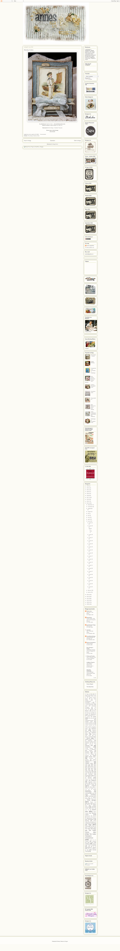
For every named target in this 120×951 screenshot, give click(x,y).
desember (90, 504)
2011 (88, 598)
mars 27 (91, 537)
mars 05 (91, 577)
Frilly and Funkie (91, 656)
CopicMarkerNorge (91, 636)
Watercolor (89, 848)
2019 (88, 493)
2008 (88, 604)
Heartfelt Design (89, 751)
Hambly (90, 750)
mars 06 (91, 574)
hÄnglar (92, 754)
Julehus (93, 760)
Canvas (88, 716)
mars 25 (91, 543)
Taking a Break (90, 643)
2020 (88, 491)
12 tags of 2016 (93, 696)
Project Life (93, 802)
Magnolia (93, 780)
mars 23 (91, 549)
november (90, 506)
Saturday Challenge (89, 670)
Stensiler (87, 820)
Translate (90, 79)
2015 (88, 501)
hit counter (87, 865)
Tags (89, 825)
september (90, 508)
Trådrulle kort (91, 839)
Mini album (90, 787)
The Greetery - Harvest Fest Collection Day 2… (90, 664)
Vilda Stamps (90, 842)
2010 (88, 600)
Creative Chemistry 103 (89, 725)
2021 (88, 489)
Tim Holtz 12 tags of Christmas (90, 827)
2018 (88, 495)
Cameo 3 (94, 715)
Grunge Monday (89, 748)
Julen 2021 (87, 772)
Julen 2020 (91, 771)
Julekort (87, 762)
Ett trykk (94, 743)
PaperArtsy (89, 617)
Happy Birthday (93, 362)
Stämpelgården (92, 821)
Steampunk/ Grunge (91, 818)
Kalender (90, 774)
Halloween (93, 749)
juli (88, 513)
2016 (88, 499)
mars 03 (91, 583)
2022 (88, 487)
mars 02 (91, 586)
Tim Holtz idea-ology (90, 828)
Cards (94, 716)
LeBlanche (87, 779)
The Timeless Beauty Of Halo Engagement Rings (91, 651)
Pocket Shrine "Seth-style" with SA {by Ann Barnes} (91, 620)
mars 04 (91, 580)
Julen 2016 (93, 768)
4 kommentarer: (43, 134)
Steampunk (94, 817)
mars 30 (91, 525)
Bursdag (89, 715)
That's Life (89, 611)
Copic (86, 719)
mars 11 (91, 565)
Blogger (66, 941)
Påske (88, 803)
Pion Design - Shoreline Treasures (55, 127)
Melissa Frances (90, 785)
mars (89, 521)
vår (93, 846)
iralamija (89, 630)
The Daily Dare (90, 686)
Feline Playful (90, 684)
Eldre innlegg (77, 140)
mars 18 (91, 553)
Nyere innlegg (27, 140)
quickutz (94, 803)
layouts (90, 777)
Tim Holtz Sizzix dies (90, 831)
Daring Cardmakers (91, 642)
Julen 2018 (87, 770)
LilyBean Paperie (91, 662)
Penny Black (87, 797)
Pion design (30, 135)
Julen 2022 (93, 772)
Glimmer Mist (89, 745)
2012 (88, 596)
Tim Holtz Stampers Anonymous (90, 836)
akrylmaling (90, 704)
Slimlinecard (87, 815)
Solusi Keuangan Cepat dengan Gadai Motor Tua (91, 673)
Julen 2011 (87, 764)
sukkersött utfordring (90, 823)
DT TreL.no (93, 739)
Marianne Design (90, 784)
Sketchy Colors (28, 50)
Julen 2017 (90, 769)
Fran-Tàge (91, 744)
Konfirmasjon (88, 775)
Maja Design (93, 783)
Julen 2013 (93, 765)
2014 (88, 503)
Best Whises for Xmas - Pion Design (93, 407)
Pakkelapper (88, 791)
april (89, 519)
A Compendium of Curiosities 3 (90, 703)
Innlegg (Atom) (55, 144)
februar (89, 590)
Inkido (94, 755)
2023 (88, 485)
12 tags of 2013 (90, 694)
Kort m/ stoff (93, 776)
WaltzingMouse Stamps (90, 847)
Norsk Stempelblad (90, 790)
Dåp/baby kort (88, 741)
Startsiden (52, 140)
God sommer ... (90, 626)
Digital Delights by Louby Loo (56, 125)
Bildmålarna (94, 710)
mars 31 (91, 522)
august (89, 511)
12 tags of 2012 (88, 694)
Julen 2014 (89, 767)
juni (89, 515)
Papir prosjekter (90, 794)
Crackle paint (88, 721)
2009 (88, 602)
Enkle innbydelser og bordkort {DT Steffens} (93, 414)
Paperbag (87, 793)
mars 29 (91, 534)
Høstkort (87, 755)
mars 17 (91, 556)
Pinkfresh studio (93, 798)
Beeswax (92, 709)
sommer (94, 815)
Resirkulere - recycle (93, 355)
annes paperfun (90, 245)
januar (89, 592)
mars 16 (91, 559)
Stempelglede (91, 819)
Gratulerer (87, 747)
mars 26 (91, 540)
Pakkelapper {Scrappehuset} (93, 420)
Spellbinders (89, 817)
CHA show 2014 (91, 718)
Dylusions (90, 740)
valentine (94, 841)
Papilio (93, 793)
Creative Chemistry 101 (90, 722)
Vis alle (95, 677)
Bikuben (87, 710)
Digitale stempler (88, 726)
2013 (88, 594)
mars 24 (91, 546)
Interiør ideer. (92, 756)
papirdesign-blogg (91, 624)
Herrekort (87, 752)
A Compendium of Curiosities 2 (90, 701)
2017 (88, 497)
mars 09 (91, 568)
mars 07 (91, 571)
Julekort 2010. (89, 763)
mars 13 (91, 562)
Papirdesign (91, 796)
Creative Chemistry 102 (90, 724)
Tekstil (86, 826)
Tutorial (86, 841)
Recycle (88, 804)
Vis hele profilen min (89, 247)
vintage (87, 843)
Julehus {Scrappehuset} (93, 386)
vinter (89, 846)
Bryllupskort (93, 714)
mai (89, 517)
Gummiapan (87, 749)
